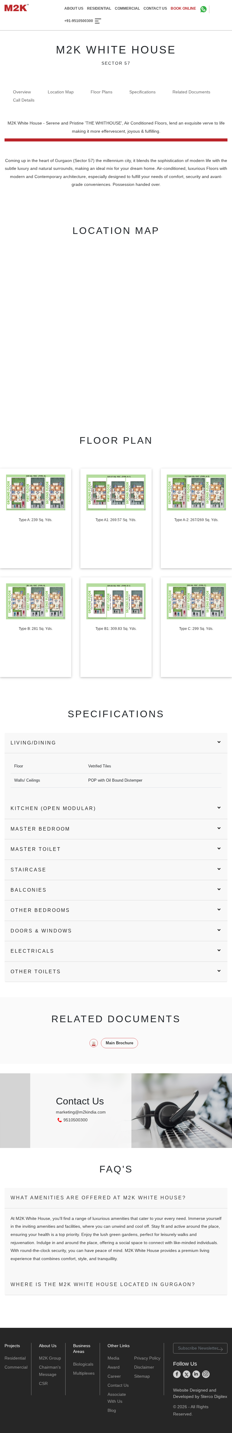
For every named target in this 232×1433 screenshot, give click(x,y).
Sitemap (142, 1376)
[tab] (116, 743)
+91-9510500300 (78, 21)
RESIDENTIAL (99, 8)
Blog (112, 1410)
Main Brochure (119, 1043)
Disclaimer (144, 1367)
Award (114, 1367)
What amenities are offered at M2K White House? (98, 1197)
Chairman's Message (50, 1371)
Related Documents (191, 91)
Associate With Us (117, 1398)
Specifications (142, 91)
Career (114, 1376)
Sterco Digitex (214, 1396)
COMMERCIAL (127, 8)
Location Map (61, 91)
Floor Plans (101, 91)
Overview (22, 91)
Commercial (16, 1367)
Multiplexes (84, 1373)
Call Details (23, 100)
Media (113, 1358)
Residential (15, 1358)
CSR (43, 1383)
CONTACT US (155, 8)
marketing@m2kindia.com (81, 1112)
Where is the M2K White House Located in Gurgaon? (103, 1284)
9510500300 (75, 1119)
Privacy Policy (147, 1358)
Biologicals (83, 1364)
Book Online (183, 8)
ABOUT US (73, 8)
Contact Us (118, 1385)
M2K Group (50, 1358)
